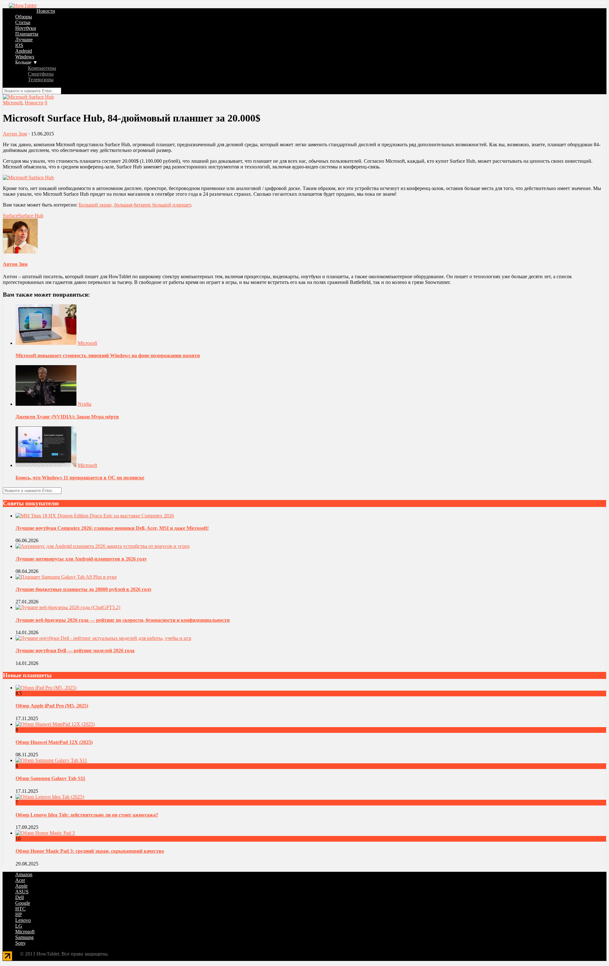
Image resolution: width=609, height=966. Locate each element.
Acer (20, 880)
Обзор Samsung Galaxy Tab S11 (50, 778)
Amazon (23, 874)
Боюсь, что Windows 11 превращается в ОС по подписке (80, 477)
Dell (19, 897)
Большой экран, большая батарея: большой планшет (135, 204)
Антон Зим (15, 133)
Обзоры (23, 16)
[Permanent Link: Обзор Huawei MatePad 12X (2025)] (55, 724)
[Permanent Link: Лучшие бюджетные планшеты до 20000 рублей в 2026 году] (66, 577)
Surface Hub (30, 215)
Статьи (22, 22)
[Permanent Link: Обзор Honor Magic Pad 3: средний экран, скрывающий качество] (45, 833)
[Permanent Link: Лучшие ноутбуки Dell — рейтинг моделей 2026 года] (103, 638)
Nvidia (84, 404)
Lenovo (23, 920)
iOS (19, 45)
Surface (10, 215)
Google (22, 903)
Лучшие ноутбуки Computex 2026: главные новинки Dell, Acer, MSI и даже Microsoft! (112, 528)
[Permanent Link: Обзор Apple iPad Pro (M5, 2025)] (46, 687)
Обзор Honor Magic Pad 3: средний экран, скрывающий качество (90, 851)
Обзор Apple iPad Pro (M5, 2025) (52, 705)
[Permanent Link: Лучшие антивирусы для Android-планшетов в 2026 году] (102, 546)
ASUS (22, 891)
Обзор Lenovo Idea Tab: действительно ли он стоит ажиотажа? (87, 815)
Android (23, 51)
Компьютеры (42, 68)
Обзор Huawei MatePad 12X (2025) (54, 742)
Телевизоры (41, 79)
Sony (20, 943)
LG (18, 926)
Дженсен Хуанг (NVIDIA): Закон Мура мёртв (67, 416)
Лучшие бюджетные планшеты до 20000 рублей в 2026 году (84, 589)
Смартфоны (41, 73)
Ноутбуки (25, 28)
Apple (21, 886)
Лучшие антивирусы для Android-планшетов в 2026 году (81, 559)
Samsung (24, 937)
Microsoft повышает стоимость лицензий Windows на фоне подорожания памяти (108, 355)
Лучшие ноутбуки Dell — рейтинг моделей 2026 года (75, 650)
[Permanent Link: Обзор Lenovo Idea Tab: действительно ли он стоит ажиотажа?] (50, 796)
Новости (45, 11)
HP (18, 914)
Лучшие (24, 39)
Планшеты (26, 33)
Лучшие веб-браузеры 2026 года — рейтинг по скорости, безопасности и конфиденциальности (123, 620)
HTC (20, 908)
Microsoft (12, 102)
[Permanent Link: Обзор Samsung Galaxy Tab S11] (51, 760)
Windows (24, 56)
